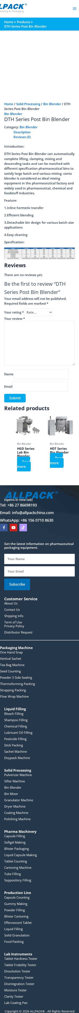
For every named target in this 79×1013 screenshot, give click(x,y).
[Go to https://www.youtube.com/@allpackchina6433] (13, 527)
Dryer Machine (14, 806)
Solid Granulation (16, 935)
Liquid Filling (13, 929)
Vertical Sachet (10, 658)
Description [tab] (22, 132)
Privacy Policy (14, 626)
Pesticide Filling (15, 739)
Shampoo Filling (16, 720)
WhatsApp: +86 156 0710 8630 (26, 520)
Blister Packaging (16, 848)
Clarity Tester (13, 996)
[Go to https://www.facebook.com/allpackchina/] (4, 527)
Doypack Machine (17, 758)
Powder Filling (14, 910)
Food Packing (14, 941)
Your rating (14, 312)
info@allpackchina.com (33, 512)
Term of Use (13, 622)
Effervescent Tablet (18, 922)
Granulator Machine (18, 800)
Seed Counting (10, 671)
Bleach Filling (13, 713)
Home (8, 104)
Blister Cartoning (16, 916)
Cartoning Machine (17, 867)
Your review (14, 318)
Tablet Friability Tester (20, 965)
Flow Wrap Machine (14, 696)
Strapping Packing (13, 690)
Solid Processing (28, 104)
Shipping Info (13, 616)
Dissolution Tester (17, 971)
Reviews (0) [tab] (22, 137)
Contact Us (12, 609)
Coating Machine (16, 813)
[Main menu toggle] (74, 8)
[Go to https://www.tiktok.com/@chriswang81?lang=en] (23, 527)
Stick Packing (13, 745)
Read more (23, 464)
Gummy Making (15, 904)
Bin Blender (52, 104)
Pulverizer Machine (18, 775)
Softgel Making (14, 842)
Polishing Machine (17, 819)
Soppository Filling (17, 880)
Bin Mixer (11, 794)
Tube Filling (12, 874)
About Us (10, 603)
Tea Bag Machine (12, 665)
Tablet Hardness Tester (20, 958)
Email (8, 386)
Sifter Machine (14, 781)
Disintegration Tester (19, 984)
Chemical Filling (15, 726)
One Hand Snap (11, 652)
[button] (17, 584)
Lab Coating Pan (16, 1003)
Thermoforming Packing (17, 684)
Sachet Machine (15, 751)
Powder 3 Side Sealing (16, 677)
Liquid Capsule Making (20, 855)
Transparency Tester (18, 977)
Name (8, 374)
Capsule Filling (14, 836)
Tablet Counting (15, 861)
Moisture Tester (15, 990)
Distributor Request (18, 632)
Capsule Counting (16, 897)
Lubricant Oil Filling (18, 732)
